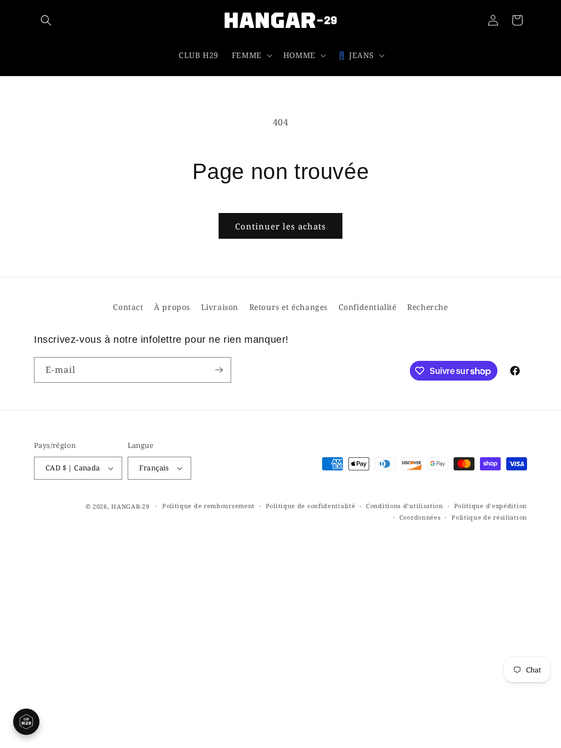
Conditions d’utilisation (404, 506)
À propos (172, 307)
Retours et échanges (288, 307)
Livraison (219, 307)
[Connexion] (493, 20)
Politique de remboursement (208, 506)
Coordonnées (420, 517)
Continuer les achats (280, 226)
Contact (128, 307)
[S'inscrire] (219, 370)
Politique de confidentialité (311, 506)
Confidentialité (368, 307)
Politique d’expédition (490, 506)
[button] (46, 20)
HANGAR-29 (130, 506)
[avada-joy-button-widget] (26, 722)
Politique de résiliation (489, 517)
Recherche (427, 307)
